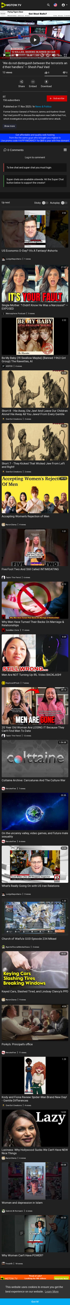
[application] (35, 39)
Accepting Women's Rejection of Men (25, 516)
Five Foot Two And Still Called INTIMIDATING (30, 569)
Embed (33, 86)
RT (4, 96)
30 (42, 55)
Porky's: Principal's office (17, 1044)
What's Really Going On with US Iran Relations (30, 886)
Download (46, 86)
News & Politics (43, 106)
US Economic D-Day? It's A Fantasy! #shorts (30, 250)
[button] (55, 5)
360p (60, 55)
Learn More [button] (52, 1291)
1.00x (36, 55)
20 (48, 55)
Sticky (37, 202)
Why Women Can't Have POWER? (22, 1255)
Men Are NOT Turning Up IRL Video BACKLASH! (31, 674)
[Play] (4, 55)
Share (21, 86)
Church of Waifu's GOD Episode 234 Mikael (29, 938)
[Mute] (53, 55)
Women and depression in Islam (22, 1202)
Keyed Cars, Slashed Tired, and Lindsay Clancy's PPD (35, 991)
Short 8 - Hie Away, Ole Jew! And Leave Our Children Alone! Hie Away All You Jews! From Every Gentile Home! (35, 414)
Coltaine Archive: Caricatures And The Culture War (33, 780)
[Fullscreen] (65, 55)
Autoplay (55, 202)
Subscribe (58, 98)
